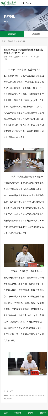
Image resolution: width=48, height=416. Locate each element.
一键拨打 (42, 413)
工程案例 (18, 413)
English (28, 3)
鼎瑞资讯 (12, 34)
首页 (4, 41)
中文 (22, 3)
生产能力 (30, 413)
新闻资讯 (11, 41)
